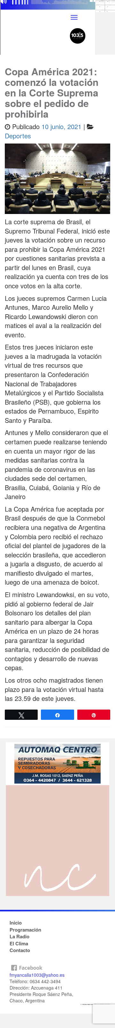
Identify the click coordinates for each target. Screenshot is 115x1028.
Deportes (18, 135)
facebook (57, 966)
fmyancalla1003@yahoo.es (37, 975)
